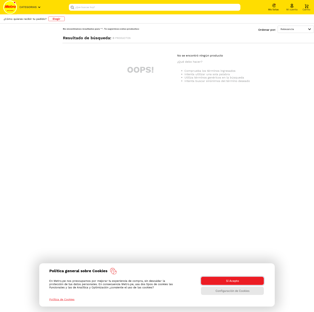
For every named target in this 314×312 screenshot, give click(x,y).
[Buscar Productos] (236, 7)
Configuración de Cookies (232, 291)
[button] (291, 7)
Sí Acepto (232, 281)
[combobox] (154, 7)
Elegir (56, 18)
